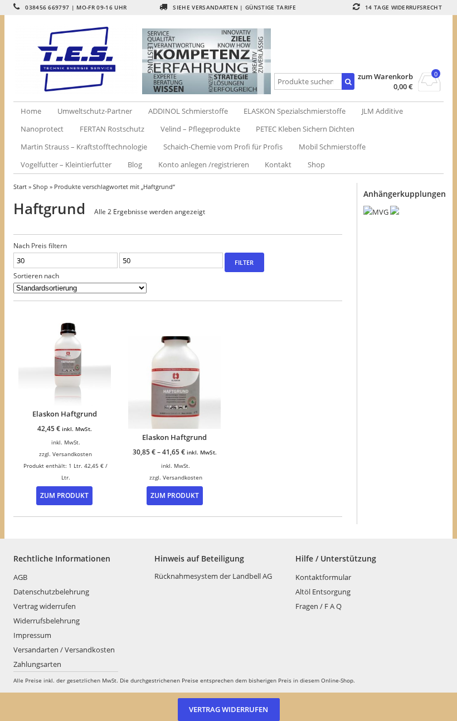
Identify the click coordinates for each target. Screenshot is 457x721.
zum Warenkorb (385, 76)
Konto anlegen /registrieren (203, 164)
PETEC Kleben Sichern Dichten (305, 129)
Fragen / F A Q (318, 606)
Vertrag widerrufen (44, 606)
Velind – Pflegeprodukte (200, 129)
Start (20, 186)
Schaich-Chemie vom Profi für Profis (223, 147)
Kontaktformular (323, 577)
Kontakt (278, 164)
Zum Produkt (64, 495)
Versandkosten (72, 454)
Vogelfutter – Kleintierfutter (66, 164)
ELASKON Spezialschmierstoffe (295, 111)
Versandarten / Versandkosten (64, 650)
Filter (244, 262)
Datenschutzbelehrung (51, 592)
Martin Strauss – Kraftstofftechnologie (84, 147)
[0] (429, 88)
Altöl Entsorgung (323, 592)
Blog (135, 164)
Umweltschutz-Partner (94, 111)
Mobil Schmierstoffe (332, 147)
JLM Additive (382, 111)
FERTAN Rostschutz (112, 129)
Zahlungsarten (37, 664)
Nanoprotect (42, 129)
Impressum (32, 635)
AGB (20, 577)
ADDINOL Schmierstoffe (188, 111)
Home (31, 111)
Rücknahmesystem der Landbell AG (213, 576)
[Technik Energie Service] (77, 59)
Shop (316, 164)
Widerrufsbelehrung (46, 621)
